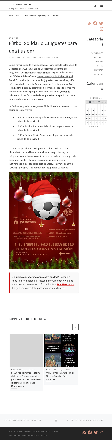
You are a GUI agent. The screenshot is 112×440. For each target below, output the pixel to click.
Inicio (11, 15)
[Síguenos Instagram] (101, 29)
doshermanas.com (24, 431)
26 (90, 122)
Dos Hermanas (65, 284)
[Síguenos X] (101, 23)
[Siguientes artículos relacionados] (75, 327)
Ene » (97, 126)
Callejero (98, 57)
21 (96, 118)
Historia (98, 70)
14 (96, 114)
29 (99, 122)
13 (93, 114)
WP (20, 435)
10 (105, 110)
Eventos (18, 15)
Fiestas (99, 66)
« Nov (91, 126)
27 (93, 122)
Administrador (18, 58)
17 (105, 114)
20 (93, 118)
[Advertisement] (58, 28)
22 (99, 118)
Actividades (97, 53)
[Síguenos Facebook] (95, 23)
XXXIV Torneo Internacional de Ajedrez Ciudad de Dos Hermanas (60, 376)
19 (90, 118)
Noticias (98, 74)
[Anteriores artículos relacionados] (69, 327)
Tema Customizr (41, 435)
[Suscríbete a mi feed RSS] (89, 23)
